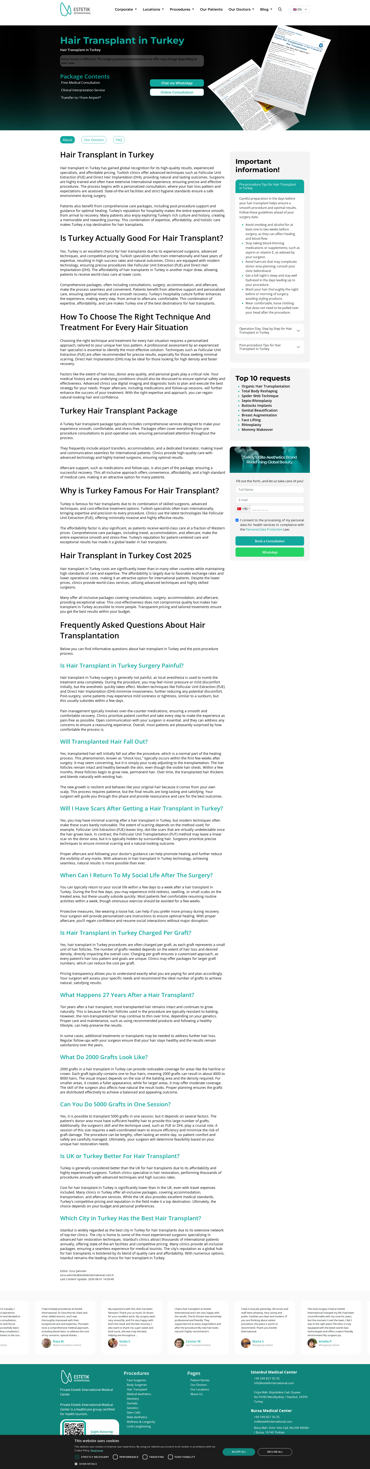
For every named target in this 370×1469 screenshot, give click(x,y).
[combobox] (243, 508)
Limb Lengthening (139, 1426)
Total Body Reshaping (260, 391)
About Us (196, 1394)
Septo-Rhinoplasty (257, 400)
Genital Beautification (260, 410)
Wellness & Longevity (141, 1422)
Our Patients (211, 9)
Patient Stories (199, 1380)
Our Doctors (94, 139)
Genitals (132, 1403)
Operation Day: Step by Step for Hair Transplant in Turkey (265, 330)
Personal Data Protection (264, 529)
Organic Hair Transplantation (266, 386)
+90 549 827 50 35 (267, 1378)
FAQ (119, 139)
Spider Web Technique (260, 395)
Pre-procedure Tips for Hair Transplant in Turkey (267, 186)
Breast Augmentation (259, 415)
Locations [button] (152, 9)
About (67, 139)
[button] (146, 1463)
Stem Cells (133, 1412)
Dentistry (133, 1398)
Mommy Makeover (257, 429)
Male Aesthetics (137, 1417)
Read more (97, 1450)
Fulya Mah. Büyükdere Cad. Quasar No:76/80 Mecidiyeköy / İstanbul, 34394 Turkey (281, 1396)
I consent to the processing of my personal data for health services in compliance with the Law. (272, 525)
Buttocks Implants (257, 405)
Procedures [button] (180, 9)
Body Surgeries (137, 1385)
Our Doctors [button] (240, 9)
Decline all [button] (275, 1451)
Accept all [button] (239, 1451)
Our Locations (199, 1389)
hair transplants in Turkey (144, 269)
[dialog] (185, 1452)
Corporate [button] (124, 9)
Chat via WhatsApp (177, 83)
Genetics (132, 1408)
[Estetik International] (75, 9)
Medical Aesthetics (139, 1394)
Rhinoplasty (251, 424)
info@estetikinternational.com (274, 1383)
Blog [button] (264, 9)
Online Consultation (177, 92)
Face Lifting (251, 420)
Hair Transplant (137, 1389)
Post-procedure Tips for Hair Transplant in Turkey (260, 347)
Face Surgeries (136, 1380)
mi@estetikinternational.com (273, 1421)
